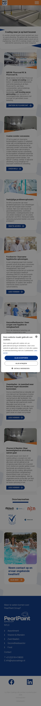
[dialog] (20, 353)
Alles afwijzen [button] (21, 363)
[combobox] (36, 337)
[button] (20, 368)
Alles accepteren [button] (21, 358)
